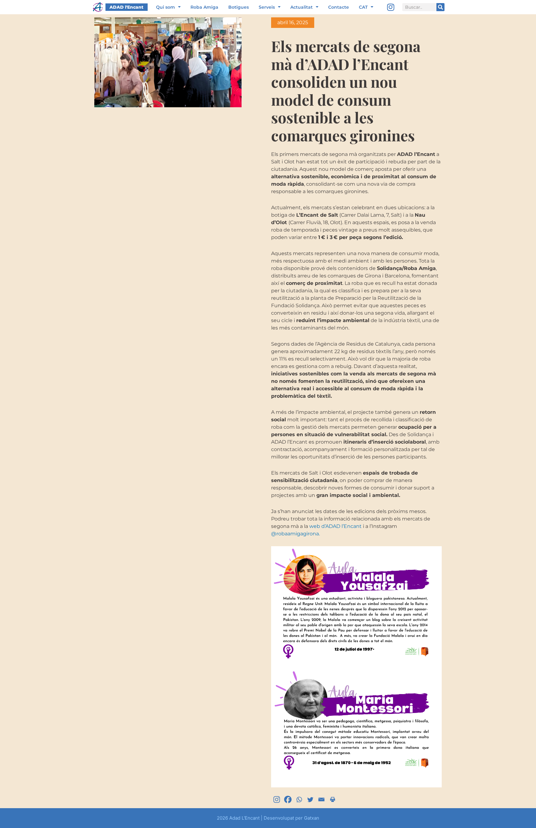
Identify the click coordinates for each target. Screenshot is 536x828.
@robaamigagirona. (295, 534)
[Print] (332, 799)
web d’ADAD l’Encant (335, 526)
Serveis (267, 7)
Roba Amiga (204, 7)
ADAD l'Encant (126, 7)
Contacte (338, 7)
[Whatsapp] (299, 799)
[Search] (440, 7)
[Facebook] (288, 799)
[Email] (321, 799)
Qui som (165, 7)
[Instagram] (390, 7)
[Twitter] (310, 799)
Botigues (238, 7)
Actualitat (301, 7)
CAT (363, 7)
